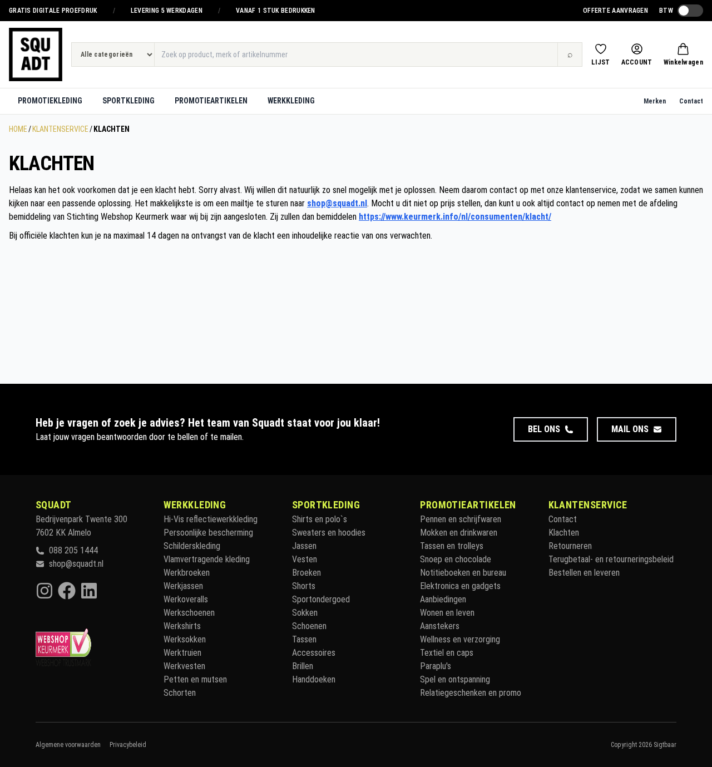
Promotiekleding (50, 100)
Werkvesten (184, 666)
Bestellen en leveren (584, 572)
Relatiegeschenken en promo (470, 692)
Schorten (180, 692)
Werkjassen (183, 586)
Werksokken (185, 639)
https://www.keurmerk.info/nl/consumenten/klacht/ (455, 216)
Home (18, 129)
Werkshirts (182, 626)
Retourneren (570, 546)
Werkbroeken (187, 572)
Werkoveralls (186, 599)
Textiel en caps (446, 652)
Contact (691, 101)
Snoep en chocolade (455, 559)
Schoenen (309, 626)
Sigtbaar (665, 745)
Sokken (305, 612)
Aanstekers (439, 626)
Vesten (304, 559)
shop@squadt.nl (337, 203)
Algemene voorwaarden (68, 745)
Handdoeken (313, 679)
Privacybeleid (128, 745)
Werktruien (182, 652)
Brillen (302, 666)
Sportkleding (128, 100)
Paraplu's (435, 666)
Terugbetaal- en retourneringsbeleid (611, 559)
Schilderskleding (192, 546)
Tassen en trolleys (451, 546)
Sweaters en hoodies (328, 532)
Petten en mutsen (195, 679)
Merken (655, 101)
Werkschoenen (189, 612)
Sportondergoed (321, 599)
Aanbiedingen (443, 599)
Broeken (306, 572)
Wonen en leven (447, 612)
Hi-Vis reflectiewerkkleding (211, 519)
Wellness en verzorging (460, 639)
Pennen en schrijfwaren (460, 519)
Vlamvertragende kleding (207, 559)
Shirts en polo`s (319, 519)
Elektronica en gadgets (460, 586)
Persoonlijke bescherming (208, 532)
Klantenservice (60, 129)
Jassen (304, 546)
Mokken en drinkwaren (458, 532)
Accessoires (313, 652)
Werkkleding (291, 100)
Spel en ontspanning (455, 679)
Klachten (563, 532)
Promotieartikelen (211, 100)
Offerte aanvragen (615, 10)
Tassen (304, 639)
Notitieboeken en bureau (463, 572)
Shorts (303, 586)
